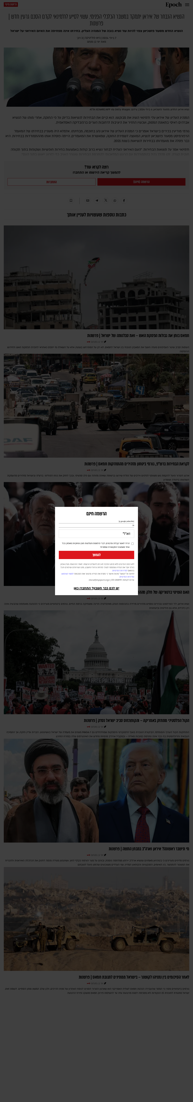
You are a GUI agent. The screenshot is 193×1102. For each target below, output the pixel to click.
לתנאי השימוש (67, 574)
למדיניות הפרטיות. (119, 570)
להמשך (96, 555)
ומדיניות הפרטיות (126, 577)
